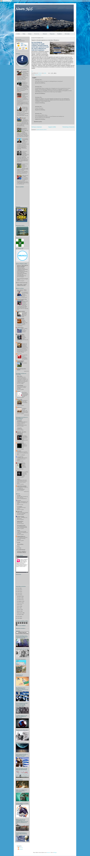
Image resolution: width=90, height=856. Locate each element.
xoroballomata (20, 456)
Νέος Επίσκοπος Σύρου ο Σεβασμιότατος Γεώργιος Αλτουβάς (21, 387)
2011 (18, 618)
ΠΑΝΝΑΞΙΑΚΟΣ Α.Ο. (21, 536)
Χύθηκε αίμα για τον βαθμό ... (25, 176)
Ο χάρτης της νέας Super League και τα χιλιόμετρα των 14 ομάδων (22, 532)
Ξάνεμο (18, 391)
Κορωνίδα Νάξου (20, 334)
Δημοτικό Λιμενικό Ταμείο (22, 278)
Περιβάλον (59, 33)
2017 (18, 588)
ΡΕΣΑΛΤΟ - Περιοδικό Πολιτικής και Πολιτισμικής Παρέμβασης (21, 433)
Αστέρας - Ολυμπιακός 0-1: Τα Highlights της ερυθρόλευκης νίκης (22, 502)
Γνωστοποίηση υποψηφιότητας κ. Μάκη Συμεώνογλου (25, 140)
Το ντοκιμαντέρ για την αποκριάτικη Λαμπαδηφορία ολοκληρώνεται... (25, 357)
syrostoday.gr (20, 385)
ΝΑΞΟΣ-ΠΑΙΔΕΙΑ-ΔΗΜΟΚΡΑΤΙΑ (20, 361)
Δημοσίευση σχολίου (38, 121)
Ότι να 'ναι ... (37, 33)
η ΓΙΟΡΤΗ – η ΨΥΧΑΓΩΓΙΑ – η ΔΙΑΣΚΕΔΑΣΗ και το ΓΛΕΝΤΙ (22, 458)
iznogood (21, 849)
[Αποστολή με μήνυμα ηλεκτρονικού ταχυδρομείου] (51, 73)
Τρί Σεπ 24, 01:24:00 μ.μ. (40, 102)
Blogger (55, 852)
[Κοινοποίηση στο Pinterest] (55, 73)
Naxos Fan (19, 353)
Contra (18, 530)
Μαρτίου (18, 611)
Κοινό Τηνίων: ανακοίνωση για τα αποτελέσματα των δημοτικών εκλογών (25, 394)
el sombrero (19, 506)
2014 (18, 593)
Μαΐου (18, 607)
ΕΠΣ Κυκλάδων (20, 544)
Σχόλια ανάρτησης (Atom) (42, 129)
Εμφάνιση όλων (26, 371)
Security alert (19, 522)
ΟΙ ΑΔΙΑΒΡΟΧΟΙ (20, 442)
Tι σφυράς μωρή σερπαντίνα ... (25, 72)
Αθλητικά (45, 33)
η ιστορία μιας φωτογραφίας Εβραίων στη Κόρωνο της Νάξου (24, 314)
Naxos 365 (24, 9)
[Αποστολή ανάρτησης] (49, 73)
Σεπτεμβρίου (19, 601)
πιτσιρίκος (19, 427)
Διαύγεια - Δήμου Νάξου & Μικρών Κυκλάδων (22, 266)
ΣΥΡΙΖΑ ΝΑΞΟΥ (20, 327)
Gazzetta (19, 500)
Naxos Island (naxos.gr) (22, 282)
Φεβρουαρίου (19, 612)
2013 (18, 594)
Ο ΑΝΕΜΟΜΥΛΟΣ (20, 318)
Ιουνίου (18, 606)
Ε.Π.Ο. (18, 546)
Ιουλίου (18, 604)
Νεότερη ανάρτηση (37, 127)
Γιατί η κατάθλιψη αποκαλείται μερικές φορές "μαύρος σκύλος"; (25, 474)
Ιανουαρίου (19, 614)
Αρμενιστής (19, 399)
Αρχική (18, 279)
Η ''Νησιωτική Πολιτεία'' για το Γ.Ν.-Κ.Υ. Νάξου (25, 108)
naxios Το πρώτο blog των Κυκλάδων (22, 300)
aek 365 (18, 495)
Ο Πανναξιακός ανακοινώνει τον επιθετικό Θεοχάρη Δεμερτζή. (22, 538)
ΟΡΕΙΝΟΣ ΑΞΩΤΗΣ (21, 311)
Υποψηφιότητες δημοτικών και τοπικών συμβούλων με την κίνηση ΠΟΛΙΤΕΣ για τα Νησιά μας (22, 96)
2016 (18, 589)
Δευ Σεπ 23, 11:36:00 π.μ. (40, 82)
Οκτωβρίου (19, 599)
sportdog (19, 547)
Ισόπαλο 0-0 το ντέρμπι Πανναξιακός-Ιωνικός (25, 165)
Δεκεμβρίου (19, 596)
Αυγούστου (19, 602)
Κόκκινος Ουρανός (21, 462)
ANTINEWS (19, 420)
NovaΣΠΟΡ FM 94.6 (21, 549)
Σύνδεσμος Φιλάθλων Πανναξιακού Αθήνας (21, 552)
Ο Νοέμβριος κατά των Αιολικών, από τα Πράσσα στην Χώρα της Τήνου (25, 410)
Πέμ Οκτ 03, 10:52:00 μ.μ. (40, 109)
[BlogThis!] (52, 73)
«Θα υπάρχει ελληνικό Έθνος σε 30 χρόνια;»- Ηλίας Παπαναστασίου (25, 437)
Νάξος (24, 33)
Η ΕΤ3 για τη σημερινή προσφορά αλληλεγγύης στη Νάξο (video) (25, 153)
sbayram (48, 852)
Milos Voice (19, 376)
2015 (18, 591)
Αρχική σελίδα (52, 127)
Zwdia (27, 572)
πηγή (32, 71)
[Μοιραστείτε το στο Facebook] (54, 73)
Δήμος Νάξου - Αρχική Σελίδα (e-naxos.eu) (21, 285)
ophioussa (19, 407)
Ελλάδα (18, 33)
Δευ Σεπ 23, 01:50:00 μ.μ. (40, 93)
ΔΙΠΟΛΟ (19, 342)
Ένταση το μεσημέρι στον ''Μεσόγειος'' (25, 82)
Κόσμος (29, 33)
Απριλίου (19, 609)
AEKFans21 (19, 511)
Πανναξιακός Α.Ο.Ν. (21, 525)
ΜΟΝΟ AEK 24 (20, 521)
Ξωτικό (18, 470)
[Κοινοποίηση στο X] (53, 73)
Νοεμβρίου (19, 597)
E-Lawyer (19, 450)
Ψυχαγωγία (52, 33)
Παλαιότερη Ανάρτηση (68, 127)
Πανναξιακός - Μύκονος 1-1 (24, 129)
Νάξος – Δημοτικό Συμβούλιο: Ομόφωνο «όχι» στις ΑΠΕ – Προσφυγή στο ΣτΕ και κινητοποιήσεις (22, 322)
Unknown (21, 847)
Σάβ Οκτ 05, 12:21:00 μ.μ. (40, 119)
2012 (18, 616)
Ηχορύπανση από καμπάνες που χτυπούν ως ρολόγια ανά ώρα (22, 452)
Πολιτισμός (67, 33)
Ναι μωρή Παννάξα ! (24, 118)
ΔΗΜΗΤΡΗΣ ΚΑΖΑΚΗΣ (21, 486)
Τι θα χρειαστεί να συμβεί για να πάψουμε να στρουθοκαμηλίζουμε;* (22, 488)
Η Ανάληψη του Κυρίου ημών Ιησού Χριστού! (24, 401)
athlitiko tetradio (20, 516)
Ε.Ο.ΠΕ (18, 542)
